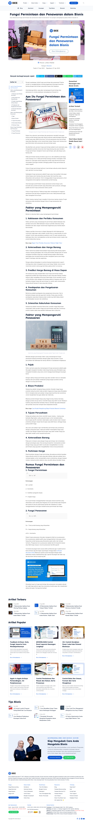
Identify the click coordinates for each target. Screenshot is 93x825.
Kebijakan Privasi (74, 798)
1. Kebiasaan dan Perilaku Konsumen (16, 94)
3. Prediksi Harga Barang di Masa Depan (16, 102)
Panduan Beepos (58, 793)
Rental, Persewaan (43, 795)
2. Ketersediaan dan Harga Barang (15, 98)
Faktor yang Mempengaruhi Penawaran (16, 113)
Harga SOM (11, 793)
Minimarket (41, 791)
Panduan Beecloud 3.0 (59, 791)
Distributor (26, 787)
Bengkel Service (43, 789)
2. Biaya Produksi (15, 118)
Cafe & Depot (27, 793)
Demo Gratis (74, 3)
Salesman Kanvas (28, 789)
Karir (71, 789)
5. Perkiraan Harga (15, 125)
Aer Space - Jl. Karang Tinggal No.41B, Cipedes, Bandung (62, 809)
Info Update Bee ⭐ (59, 800)
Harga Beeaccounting (13, 787)
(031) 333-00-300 (41, 807)
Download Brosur (13, 797)
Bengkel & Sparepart (29, 795)
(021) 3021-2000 (31, 807)
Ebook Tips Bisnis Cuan (60, 798)
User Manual (57, 795)
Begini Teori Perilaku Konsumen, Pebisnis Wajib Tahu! (47, 243)
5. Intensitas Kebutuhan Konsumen (16, 109)
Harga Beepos (11, 791)
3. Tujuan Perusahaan (16, 120)
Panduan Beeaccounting (60, 789)
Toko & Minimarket (28, 791)
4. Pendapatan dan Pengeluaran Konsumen (16, 105)
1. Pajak (13, 116)
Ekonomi (49, 66)
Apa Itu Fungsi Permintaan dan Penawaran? (16, 87)
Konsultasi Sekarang (55, 757)
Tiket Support (73, 793)
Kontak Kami (73, 791)
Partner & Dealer (74, 795)
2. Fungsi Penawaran (15, 133)
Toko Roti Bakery (43, 787)
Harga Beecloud (12, 789)
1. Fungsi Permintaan (15, 131)
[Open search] (84, 3)
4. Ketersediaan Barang (16, 122)
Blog (55, 787)
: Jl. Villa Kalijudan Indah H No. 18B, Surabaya (59, 807)
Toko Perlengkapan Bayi (45, 793)
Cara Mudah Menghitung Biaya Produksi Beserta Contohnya (48, 408)
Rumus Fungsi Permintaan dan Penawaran (16, 128)
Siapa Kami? (73, 787)
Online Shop (27, 798)
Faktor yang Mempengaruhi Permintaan (16, 90)
